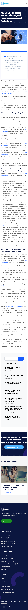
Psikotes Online (5, 556)
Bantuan (6, 521)
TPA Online (4, 578)
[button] (26, 3)
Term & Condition (6, 566)
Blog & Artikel (5, 569)
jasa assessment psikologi (14, 306)
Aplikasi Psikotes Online (13, 447)
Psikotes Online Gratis (7, 592)
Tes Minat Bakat (5, 586)
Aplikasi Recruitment (7, 558)
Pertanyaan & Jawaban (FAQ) (10, 564)
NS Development (5, 286)
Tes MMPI (3, 581)
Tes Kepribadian (5, 584)
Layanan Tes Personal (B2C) (9, 589)
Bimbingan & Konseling (7, 561)
